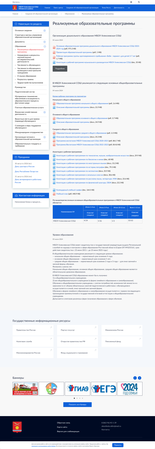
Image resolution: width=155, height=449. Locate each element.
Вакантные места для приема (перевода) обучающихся (27, 120)
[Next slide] (139, 378)
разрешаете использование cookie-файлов (43, 446)
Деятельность (119, 8)
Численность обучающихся (28, 65)
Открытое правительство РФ (73, 341)
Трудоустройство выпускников (30, 83)
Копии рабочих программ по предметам (69, 96)
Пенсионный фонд (113, 341)
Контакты (16, 2)
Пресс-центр (58, 8)
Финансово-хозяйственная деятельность (26, 113)
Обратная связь (63, 423)
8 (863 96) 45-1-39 (109, 423)
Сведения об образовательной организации (82, 8)
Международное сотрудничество (29, 132)
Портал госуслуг (68, 330)
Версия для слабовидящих (68, 431)
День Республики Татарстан (26, 171)
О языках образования (26, 76)
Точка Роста (106, 8)
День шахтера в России (24, 166)
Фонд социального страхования (74, 353)
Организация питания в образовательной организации (28, 138)
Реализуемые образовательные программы (30, 51)
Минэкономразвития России (28, 353)
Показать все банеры (77, 405)
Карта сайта (62, 427)
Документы (20, 42)
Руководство (20, 87)
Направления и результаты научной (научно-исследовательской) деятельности (28, 58)
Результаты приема (25, 79)
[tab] (74, 398)
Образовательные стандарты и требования (28, 145)
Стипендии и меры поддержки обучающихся (28, 127)
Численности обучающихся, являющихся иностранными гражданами (29, 71)
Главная (47, 8)
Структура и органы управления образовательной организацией (28, 36)
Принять (117, 445)
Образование (20, 46)
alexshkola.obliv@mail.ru (111, 426)
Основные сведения (23, 30)
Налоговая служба (24, 341)
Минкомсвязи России (114, 330)
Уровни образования (63, 235)
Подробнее (60, 69)
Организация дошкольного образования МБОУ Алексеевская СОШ (87, 36)
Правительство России (26, 330)
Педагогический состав (25, 92)
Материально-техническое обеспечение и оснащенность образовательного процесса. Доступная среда (27, 100)
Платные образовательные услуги (29, 107)
